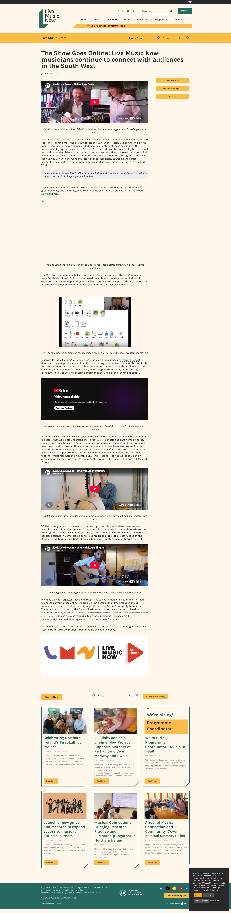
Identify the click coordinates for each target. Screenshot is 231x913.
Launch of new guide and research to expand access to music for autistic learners (64, 829)
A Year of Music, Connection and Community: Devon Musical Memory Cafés (165, 829)
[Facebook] (161, 888)
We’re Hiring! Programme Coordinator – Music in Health (165, 744)
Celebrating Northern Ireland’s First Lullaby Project (62, 742)
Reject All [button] (208, 895)
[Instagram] (174, 888)
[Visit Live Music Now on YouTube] (128, 11)
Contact (178, 19)
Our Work (112, 19)
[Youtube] (181, 888)
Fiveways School (130, 359)
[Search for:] (153, 11)
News (127, 19)
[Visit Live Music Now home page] (49, 27)
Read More (214, 900)
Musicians (142, 19)
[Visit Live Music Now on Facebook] (114, 11)
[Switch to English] (190, 2)
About (97, 19)
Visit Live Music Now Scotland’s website (60, 898)
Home (84, 19)
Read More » (51, 781)
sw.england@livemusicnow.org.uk (61, 619)
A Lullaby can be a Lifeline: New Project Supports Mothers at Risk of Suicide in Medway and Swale (112, 747)
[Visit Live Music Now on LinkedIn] (133, 11)
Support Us (161, 19)
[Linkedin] (187, 888)
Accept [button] (198, 895)
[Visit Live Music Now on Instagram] (123, 11)
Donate (184, 10)
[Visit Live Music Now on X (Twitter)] (118, 11)
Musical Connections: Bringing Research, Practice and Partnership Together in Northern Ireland (115, 831)
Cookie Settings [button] (201, 901)
